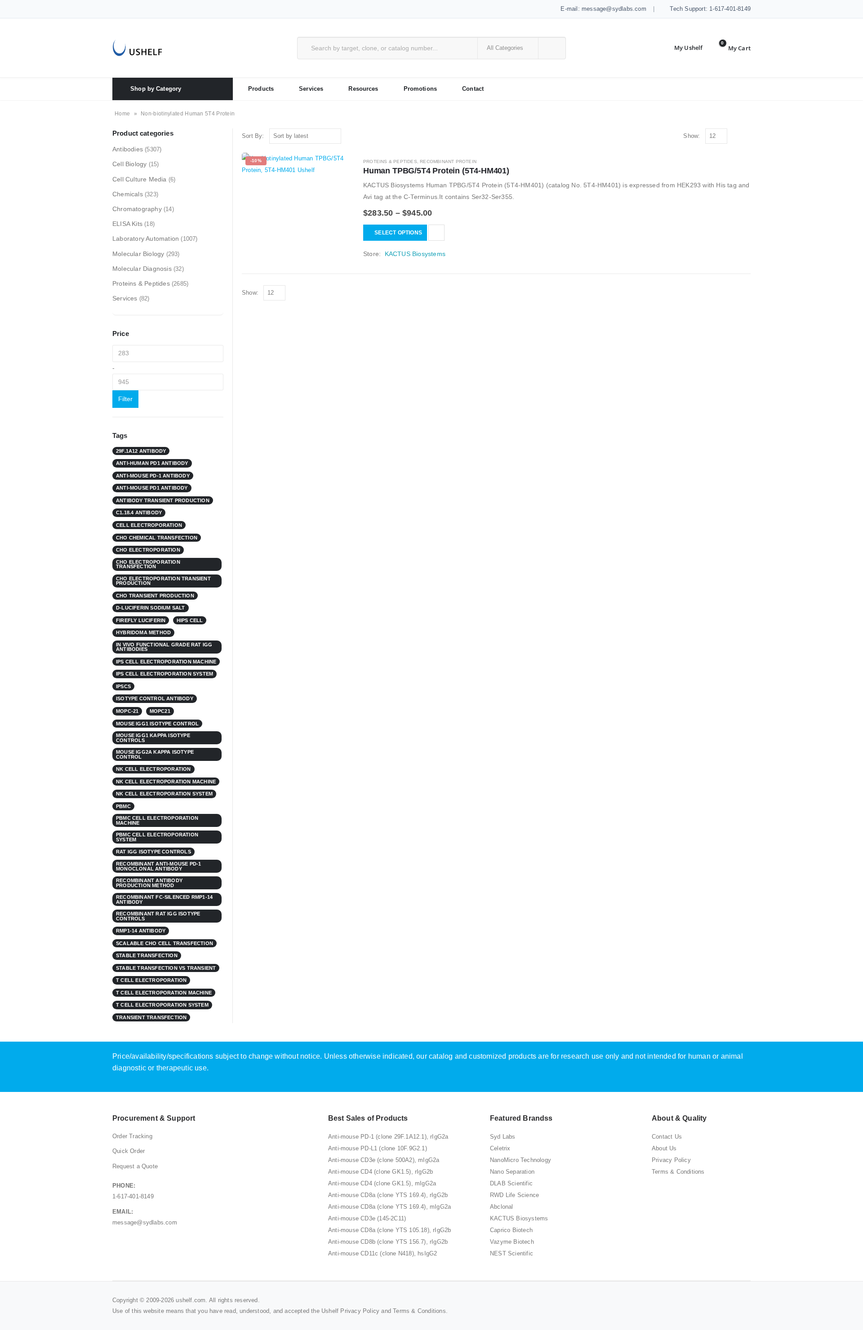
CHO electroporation (148, 549)
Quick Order (128, 1151)
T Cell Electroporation (151, 980)
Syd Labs (503, 1136)
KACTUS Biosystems (415, 253)
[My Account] (681, 48)
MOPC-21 (127, 711)
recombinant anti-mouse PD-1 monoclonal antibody (158, 866)
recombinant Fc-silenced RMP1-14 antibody (164, 899)
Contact (473, 88)
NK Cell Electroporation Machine (166, 781)
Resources (363, 88)
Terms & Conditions (678, 1171)
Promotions (420, 88)
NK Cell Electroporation (153, 769)
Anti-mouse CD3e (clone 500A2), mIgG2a (383, 1160)
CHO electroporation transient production (163, 581)
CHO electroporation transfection (148, 564)
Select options (398, 233)
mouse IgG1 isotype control (157, 723)
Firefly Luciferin (140, 620)
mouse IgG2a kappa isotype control (155, 754)
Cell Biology (129, 164)
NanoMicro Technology (520, 1160)
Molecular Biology (138, 253)
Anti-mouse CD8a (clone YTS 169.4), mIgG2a (389, 1206)
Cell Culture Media (139, 179)
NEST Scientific (511, 1253)
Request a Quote (135, 1166)
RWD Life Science (514, 1195)
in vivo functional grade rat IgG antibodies (164, 647)
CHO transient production (155, 595)
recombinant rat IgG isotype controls (158, 916)
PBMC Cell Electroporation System (157, 837)
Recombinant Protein (448, 161)
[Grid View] (736, 136)
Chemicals (127, 194)
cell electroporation (149, 525)
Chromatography (137, 208)
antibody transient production (162, 500)
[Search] (551, 48)
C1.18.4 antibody (139, 512)
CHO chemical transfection (156, 537)
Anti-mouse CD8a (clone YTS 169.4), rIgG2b (388, 1195)
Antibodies (127, 149)
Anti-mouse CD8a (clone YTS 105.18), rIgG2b (389, 1230)
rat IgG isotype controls (153, 851)
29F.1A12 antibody (141, 451)
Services (311, 88)
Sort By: (253, 136)
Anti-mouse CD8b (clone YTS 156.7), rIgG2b (388, 1241)
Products (261, 88)
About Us (664, 1148)
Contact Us (667, 1136)
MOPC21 (160, 711)
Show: (691, 136)
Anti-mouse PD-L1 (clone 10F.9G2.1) (377, 1148)
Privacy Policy (671, 1160)
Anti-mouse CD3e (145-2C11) (367, 1218)
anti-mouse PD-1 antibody (153, 475)
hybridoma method (143, 632)
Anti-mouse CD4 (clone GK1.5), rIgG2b (380, 1171)
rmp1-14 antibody (140, 930)
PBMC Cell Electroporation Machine (157, 820)
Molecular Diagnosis (142, 268)
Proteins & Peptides (390, 161)
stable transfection (147, 955)
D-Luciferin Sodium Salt (150, 607)
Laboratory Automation (145, 238)
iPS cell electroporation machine (166, 661)
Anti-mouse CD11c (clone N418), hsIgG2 (382, 1253)
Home (122, 113)
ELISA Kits (127, 223)
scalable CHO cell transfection (164, 943)
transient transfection (151, 1017)
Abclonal (501, 1206)
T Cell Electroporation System (162, 1004)
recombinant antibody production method (149, 883)
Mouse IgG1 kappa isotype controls (153, 738)
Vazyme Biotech (512, 1241)
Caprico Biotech (511, 1230)
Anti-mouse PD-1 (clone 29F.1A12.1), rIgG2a (388, 1136)
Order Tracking (132, 1136)
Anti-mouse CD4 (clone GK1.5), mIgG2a (382, 1183)
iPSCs (123, 686)
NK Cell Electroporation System (164, 793)
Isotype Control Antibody (154, 698)
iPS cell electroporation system (164, 673)
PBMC (123, 806)
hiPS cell (190, 620)
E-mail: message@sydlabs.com (602, 8)
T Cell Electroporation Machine (164, 992)
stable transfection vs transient (166, 968)
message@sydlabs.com (144, 1222)
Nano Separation (512, 1171)
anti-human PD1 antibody (152, 463)
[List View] (746, 136)
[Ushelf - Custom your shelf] (137, 47)
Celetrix (500, 1148)
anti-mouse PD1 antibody (152, 487)
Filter (125, 398)
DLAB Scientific (511, 1183)
